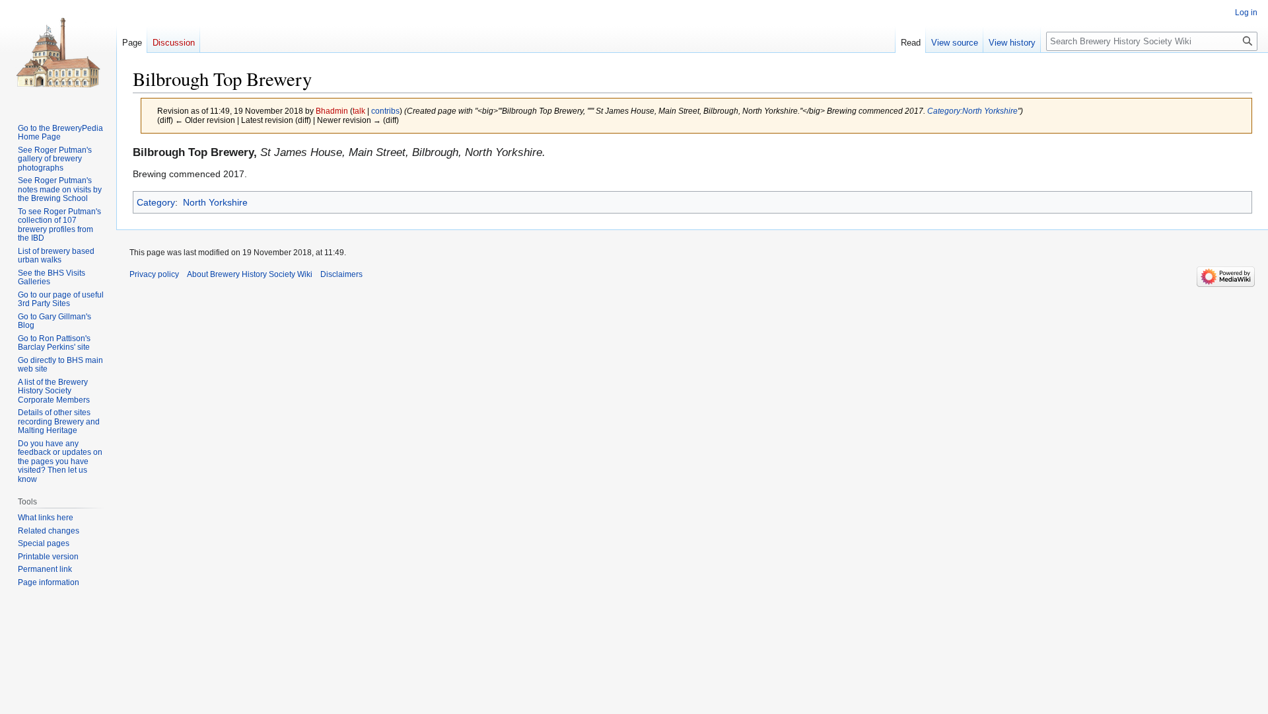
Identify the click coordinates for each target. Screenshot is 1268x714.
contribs (385, 110)
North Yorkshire (215, 202)
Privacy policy (154, 274)
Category (156, 202)
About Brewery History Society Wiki (249, 274)
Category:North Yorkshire (972, 110)
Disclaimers (341, 274)
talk (359, 110)
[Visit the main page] (58, 53)
